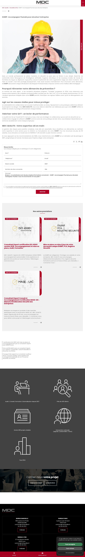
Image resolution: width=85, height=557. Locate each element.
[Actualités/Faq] (6, 11)
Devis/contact (42, 554)
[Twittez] (76, 141)
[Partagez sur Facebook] (74, 141)
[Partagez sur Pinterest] (79, 141)
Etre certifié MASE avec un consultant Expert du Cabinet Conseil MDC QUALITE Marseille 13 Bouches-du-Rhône (16, 349)
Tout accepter (70, 544)
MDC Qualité (5, 7)
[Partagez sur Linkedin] (82, 141)
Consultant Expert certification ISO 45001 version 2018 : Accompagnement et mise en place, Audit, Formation (21, 246)
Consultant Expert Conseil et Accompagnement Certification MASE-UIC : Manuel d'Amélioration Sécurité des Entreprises (21, 301)
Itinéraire (22, 530)
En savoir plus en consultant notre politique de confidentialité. (46, 187)
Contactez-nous (36, 483)
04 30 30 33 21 (50, 483)
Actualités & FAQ (14, 7)
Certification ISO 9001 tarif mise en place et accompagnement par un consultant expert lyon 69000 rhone (17, 343)
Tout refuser (70, 548)
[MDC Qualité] (42, 3)
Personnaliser (70, 553)
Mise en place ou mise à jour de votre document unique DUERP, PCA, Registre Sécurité (59, 246)
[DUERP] (42, 46)
